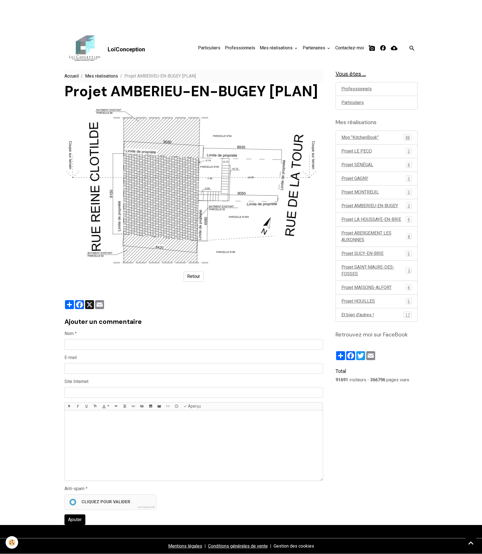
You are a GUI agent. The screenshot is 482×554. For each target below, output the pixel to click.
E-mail (70, 357)
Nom (69, 333)
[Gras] (69, 406)
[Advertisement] (101, 12)
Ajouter (75, 519)
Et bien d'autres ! (375, 314)
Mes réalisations (277, 47)
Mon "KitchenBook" (375, 137)
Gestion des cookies (294, 546)
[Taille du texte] (95, 406)
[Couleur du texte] (106, 406)
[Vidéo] (159, 406)
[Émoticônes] (176, 406)
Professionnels (240, 47)
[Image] (150, 406)
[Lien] (133, 406)
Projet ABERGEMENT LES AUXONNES (375, 236)
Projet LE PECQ (375, 151)
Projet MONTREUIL (375, 192)
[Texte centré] (124, 406)
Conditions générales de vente (238, 546)
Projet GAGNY (375, 178)
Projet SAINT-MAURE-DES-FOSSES (375, 270)
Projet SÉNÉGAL (375, 164)
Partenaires (314, 47)
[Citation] (116, 406)
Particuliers (209, 47)
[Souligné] (86, 406)
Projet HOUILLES (375, 301)
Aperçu (194, 406)
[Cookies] (12, 542)
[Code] (167, 406)
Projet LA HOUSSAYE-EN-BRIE (375, 219)
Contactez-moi (349, 47)
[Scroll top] (471, 543)
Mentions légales (185, 546)
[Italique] (77, 406)
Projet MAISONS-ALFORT (375, 287)
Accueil (71, 76)
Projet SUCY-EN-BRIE (375, 253)
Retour (193, 276)
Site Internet (76, 381)
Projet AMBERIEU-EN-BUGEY (375, 205)
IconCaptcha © (146, 507)
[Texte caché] (142, 406)
